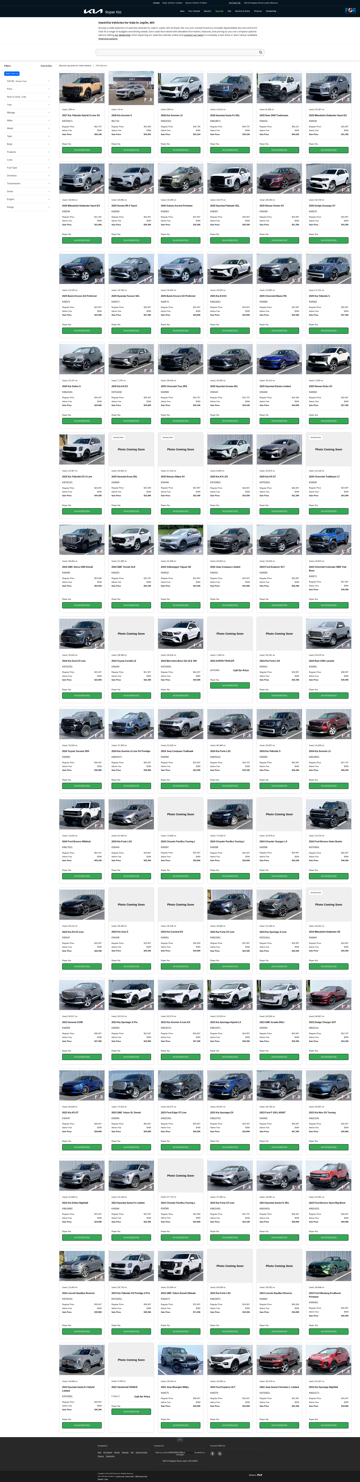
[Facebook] (212, 1453)
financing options (107, 38)
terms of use (120, 1476)
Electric (207, 11)
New (182, 11)
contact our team (194, 35)
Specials (219, 11)
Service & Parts (242, 11)
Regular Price (68, 126)
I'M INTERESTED (82, 150)
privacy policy (129, 1476)
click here (190, 1452)
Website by (252, 1475)
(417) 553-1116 (234, 3)
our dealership (122, 35)
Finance (258, 11)
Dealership (271, 11)
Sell (229, 11)
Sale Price (67, 134)
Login (106, 1479)
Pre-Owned (194, 11)
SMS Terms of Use (141, 1476)
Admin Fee (67, 130)
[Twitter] (220, 1453)
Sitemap (100, 1479)
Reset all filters (46, 66)
